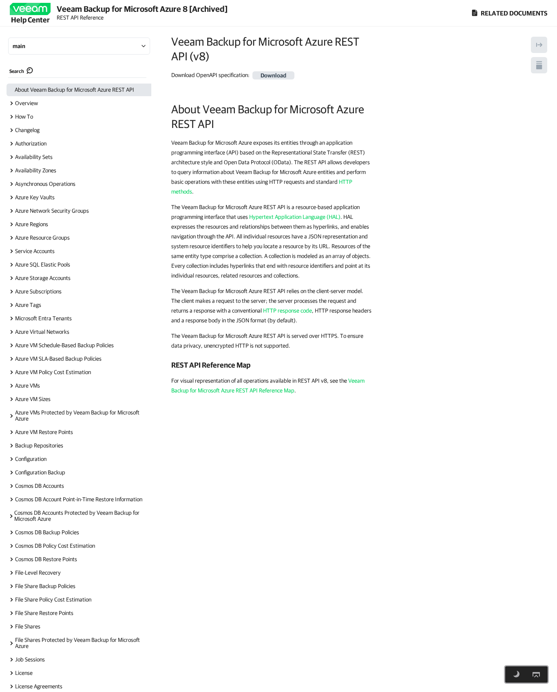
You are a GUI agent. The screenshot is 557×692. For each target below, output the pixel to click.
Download (273, 75)
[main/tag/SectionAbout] (166, 109)
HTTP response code (287, 310)
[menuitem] (79, 90)
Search (16, 71)
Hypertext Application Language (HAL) (294, 217)
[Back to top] (536, 674)
